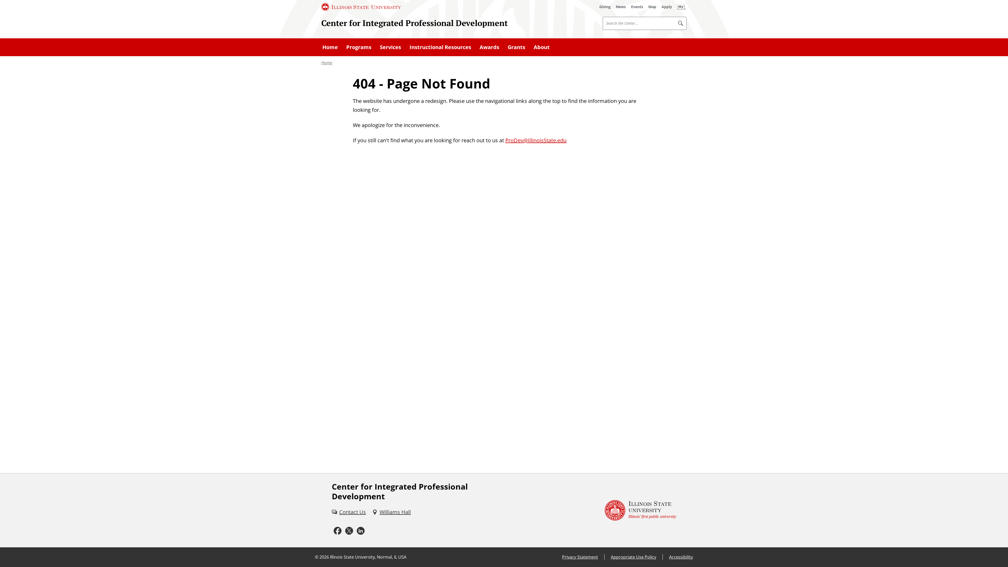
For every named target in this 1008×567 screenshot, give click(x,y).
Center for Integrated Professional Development (414, 23)
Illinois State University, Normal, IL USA (368, 557)
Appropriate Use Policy (633, 557)
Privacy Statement (580, 557)
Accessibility (681, 557)
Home (326, 63)
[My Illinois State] (681, 7)
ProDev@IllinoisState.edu (535, 140)
